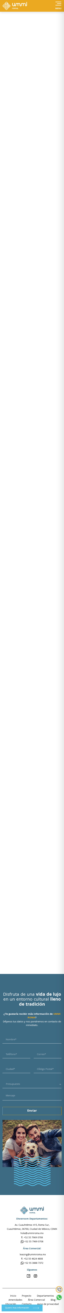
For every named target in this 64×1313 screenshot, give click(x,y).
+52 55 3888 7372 (33, 1263)
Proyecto (26, 1296)
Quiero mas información (17, 1308)
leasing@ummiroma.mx (33, 1255)
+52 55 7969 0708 (33, 1242)
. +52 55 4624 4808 (32, 1259)
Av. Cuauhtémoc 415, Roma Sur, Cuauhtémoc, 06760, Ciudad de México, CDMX (32, 1227)
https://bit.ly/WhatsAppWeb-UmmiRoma (33, 800)
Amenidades (15, 1300)
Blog (53, 1300)
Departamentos (45, 1296)
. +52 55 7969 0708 (32, 1238)
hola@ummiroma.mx (32, 1233)
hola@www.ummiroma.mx (20, 811)
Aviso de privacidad (48, 1304)
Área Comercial (36, 1300)
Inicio (13, 1296)
